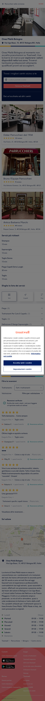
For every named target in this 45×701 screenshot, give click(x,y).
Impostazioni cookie (22, 369)
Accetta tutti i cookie (22, 363)
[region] (22, 350)
